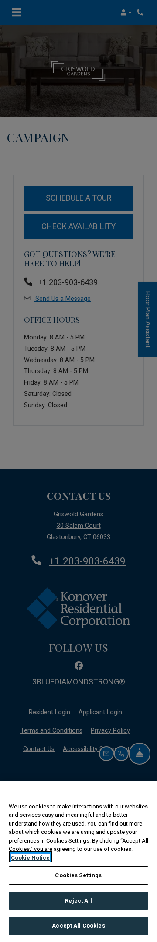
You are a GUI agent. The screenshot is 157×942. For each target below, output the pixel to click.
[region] (78, 861)
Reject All (78, 900)
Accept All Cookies (78, 925)
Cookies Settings (78, 875)
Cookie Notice (30, 857)
